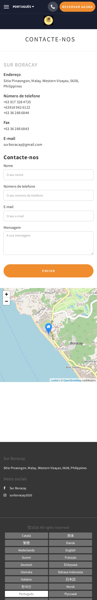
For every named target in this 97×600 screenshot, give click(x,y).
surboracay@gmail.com (23, 144)
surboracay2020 (21, 495)
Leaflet (55, 380)
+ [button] (6, 294)
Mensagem (12, 227)
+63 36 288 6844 (16, 112)
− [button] (6, 301)
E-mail (8, 206)
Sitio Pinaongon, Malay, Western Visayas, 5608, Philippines (45, 468)
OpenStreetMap (72, 380)
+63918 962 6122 (17, 107)
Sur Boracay (18, 488)
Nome (8, 165)
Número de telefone (19, 186)
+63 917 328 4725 (17, 101)
